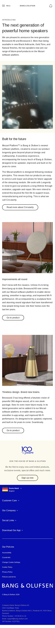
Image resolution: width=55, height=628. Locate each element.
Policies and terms (9, 577)
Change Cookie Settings (11, 562)
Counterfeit (6, 557)
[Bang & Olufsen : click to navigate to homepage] (27, 5)
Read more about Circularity (20, 207)
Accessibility (6, 553)
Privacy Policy (7, 572)
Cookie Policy (7, 567)
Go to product (13, 317)
